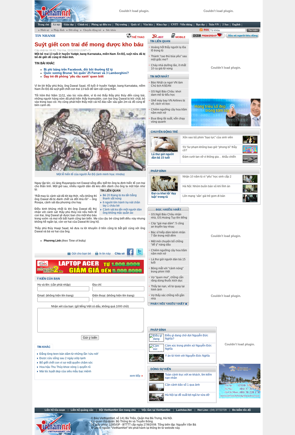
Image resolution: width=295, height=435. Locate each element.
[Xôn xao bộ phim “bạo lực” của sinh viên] (250, 140)
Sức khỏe (110, 30)
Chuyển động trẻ (92, 30)
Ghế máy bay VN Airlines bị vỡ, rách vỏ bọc (168, 102)
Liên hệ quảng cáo (82, 409)
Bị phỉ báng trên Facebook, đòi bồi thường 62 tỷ (78, 69)
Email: (55, 295)
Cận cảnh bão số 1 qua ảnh (182, 384)
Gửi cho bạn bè (81, 253)
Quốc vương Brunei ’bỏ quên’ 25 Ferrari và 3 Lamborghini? (86, 73)
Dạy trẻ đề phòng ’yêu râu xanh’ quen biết (73, 76)
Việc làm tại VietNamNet (156, 409)
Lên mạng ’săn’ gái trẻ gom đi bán (204, 196)
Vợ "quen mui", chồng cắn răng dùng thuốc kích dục (167, 279)
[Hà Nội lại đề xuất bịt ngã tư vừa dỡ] (156, 397)
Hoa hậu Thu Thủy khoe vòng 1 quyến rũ (65, 367)
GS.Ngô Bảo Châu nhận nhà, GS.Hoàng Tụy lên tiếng (169, 216)
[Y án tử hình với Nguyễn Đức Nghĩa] (156, 358)
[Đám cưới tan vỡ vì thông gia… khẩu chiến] (250, 159)
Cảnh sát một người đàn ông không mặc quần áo (122, 211)
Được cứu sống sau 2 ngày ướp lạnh (62, 358)
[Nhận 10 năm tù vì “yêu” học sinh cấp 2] (250, 179)
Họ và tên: (54, 284)
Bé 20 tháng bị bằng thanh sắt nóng (120, 197)
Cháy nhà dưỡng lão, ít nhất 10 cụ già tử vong (168, 67)
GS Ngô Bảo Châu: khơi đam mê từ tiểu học (166, 93)
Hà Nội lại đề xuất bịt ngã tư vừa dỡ (187, 395)
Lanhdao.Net (184, 409)
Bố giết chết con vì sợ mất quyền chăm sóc (66, 362)
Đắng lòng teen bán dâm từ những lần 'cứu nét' (68, 353)
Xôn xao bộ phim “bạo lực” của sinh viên (208, 137)
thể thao (138, 37)
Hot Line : (212, 409)
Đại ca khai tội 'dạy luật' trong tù (163, 195)
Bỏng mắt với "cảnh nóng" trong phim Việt (167, 270)
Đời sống (73, 30)
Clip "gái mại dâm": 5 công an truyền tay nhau (167, 225)
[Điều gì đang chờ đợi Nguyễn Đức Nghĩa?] (156, 338)
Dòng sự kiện (160, 369)
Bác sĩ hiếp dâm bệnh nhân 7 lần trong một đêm (168, 234)
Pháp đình (59, 30)
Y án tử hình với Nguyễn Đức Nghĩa (187, 355)
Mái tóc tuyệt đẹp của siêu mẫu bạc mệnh (65, 371)
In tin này (105, 253)
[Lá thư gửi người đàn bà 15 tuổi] (164, 150)
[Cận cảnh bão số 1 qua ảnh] (156, 387)
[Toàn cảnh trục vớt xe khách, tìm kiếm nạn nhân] (156, 377)
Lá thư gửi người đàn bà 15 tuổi (162, 156)
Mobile (180, 37)
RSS (206, 29)
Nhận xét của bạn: (90, 306)
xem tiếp (135, 375)
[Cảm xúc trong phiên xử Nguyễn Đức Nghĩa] (156, 348)
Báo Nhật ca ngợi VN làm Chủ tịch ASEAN (167, 84)
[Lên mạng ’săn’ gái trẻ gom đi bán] (250, 198)
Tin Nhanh (45, 36)
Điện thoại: (113, 295)
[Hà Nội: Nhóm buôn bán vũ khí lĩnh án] (250, 188)
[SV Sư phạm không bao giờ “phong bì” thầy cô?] (250, 149)
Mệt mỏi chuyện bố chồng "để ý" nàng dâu (167, 243)
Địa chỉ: (97, 284)
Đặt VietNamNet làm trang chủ (117, 409)
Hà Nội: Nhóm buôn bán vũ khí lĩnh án (206, 186)
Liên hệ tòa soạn (55, 409)
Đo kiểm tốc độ (241, 409)
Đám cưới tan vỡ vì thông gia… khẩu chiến (209, 156)
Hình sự (45, 30)
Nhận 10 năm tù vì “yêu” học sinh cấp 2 (207, 176)
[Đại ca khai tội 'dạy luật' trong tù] (164, 190)
